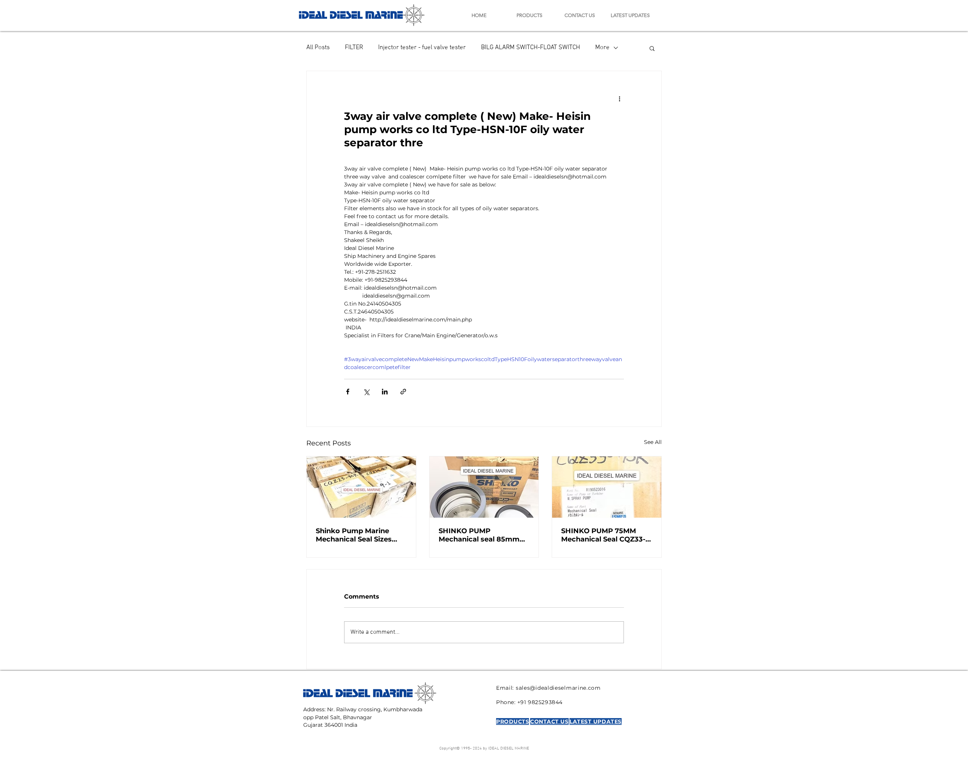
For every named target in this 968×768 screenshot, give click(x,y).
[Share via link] (403, 391)
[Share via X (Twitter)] (366, 391)
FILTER (354, 47)
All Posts (318, 47)
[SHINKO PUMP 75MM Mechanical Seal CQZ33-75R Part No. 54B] (606, 487)
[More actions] (619, 98)
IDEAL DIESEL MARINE (351, 14)
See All (653, 442)
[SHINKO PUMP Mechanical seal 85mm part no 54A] (484, 487)
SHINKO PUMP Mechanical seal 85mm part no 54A (479, 535)
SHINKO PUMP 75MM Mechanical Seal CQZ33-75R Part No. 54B (603, 535)
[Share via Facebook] (347, 391)
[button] (652, 48)
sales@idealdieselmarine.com (558, 687)
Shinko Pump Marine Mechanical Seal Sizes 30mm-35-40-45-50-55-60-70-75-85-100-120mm (358, 535)
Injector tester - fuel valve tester (422, 47)
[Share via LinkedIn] (384, 391)
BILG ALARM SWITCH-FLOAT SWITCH (530, 47)
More (602, 47)
